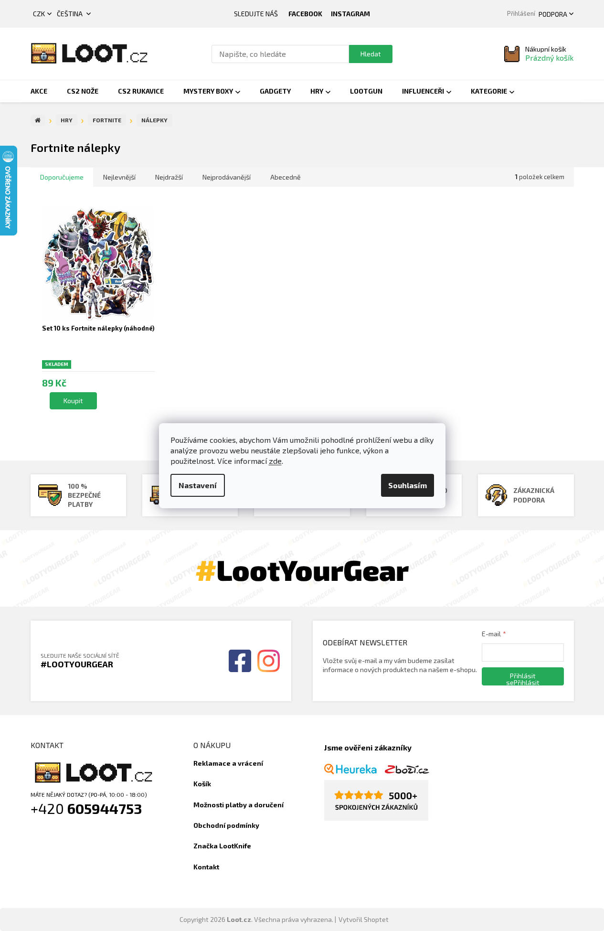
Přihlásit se (521, 678)
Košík (202, 784)
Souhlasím (407, 485)
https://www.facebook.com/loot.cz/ (305, 14)
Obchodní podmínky (226, 825)
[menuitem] (39, 91)
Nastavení (198, 485)
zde (275, 460)
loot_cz (350, 14)
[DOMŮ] (38, 120)
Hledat (370, 54)
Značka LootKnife (222, 846)
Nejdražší (169, 177)
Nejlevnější (119, 177)
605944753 (104, 808)
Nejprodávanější (226, 177)
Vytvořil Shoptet (364, 919)
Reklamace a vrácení (228, 763)
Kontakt (206, 867)
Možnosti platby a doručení (238, 805)
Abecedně (285, 177)
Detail (73, 400)
